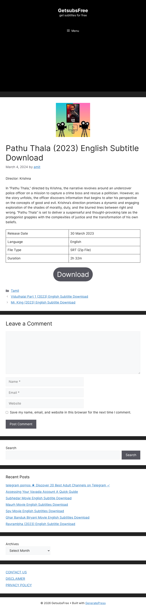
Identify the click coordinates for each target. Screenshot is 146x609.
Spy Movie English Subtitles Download (35, 511)
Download (73, 274)
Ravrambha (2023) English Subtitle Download (40, 524)
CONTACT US (16, 572)
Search (11, 448)
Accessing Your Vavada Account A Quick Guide (42, 492)
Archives (12, 544)
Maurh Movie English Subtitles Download (37, 504)
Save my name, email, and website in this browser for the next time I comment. (70, 412)
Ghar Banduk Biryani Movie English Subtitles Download (48, 517)
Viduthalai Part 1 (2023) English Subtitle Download (49, 296)
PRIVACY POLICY (19, 585)
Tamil (15, 291)
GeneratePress (95, 603)
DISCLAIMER (15, 579)
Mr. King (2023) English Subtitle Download (43, 302)
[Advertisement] (73, 65)
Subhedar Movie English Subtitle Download (39, 498)
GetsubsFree (73, 10)
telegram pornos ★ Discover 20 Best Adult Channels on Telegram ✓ (58, 485)
